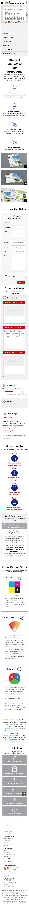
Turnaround (7, 45)
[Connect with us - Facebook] (4, 880)
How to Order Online (9, 838)
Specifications (7, 41)
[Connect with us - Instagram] (7, 880)
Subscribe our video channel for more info (14, 437)
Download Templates (9, 854)
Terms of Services (8, 831)
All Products (7, 845)
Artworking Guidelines (11, 729)
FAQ (5, 850)
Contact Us (6, 863)
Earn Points (7, 840)
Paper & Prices (8, 37)
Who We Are (7, 830)
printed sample (13, 739)
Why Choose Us (8, 828)
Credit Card (6, 875)
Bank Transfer (7, 872)
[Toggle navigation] (2, 2)
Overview (6, 33)
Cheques (6, 873)
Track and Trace (8, 861)
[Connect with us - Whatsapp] (10, 880)
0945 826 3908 (10, 884)
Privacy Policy (7, 833)
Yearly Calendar (8, 856)
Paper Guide (7, 842)
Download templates (10, 377)
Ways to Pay (7, 852)
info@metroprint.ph (11, 882)
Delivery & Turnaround (9, 844)
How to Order (7, 49)
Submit (22, 282)
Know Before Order (9, 53)
